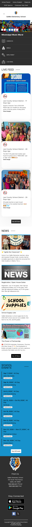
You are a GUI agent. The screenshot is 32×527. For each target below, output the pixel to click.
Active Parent (6, 2)
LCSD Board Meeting (9, 385)
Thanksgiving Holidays (10, 434)
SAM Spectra (8, 5)
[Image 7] (17, 30)
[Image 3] (7, 30)
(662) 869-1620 (13, 486)
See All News (16, 356)
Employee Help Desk (21, 5)
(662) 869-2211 (12, 484)
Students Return (8, 414)
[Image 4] (10, 30)
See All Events (16, 451)
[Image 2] (5, 30)
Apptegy (19, 524)
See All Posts (16, 221)
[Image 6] (15, 30)
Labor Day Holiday (8, 376)
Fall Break (6, 405)
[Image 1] (2, 30)
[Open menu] (4, 14)
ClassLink (27, 2)
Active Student (17, 2)
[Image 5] (12, 30)
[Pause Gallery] (29, 30)
